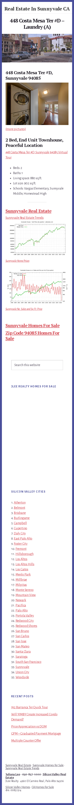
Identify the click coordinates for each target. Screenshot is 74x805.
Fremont (21, 549)
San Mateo (22, 646)
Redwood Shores (26, 626)
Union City (22, 672)
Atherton (19, 502)
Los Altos (21, 559)
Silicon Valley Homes (18, 787)
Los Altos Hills (25, 564)
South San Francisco (28, 662)
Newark (21, 600)
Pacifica (21, 605)
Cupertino (20, 528)
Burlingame (22, 518)
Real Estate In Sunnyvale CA (37, 8)
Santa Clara (23, 651)
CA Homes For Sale (43, 787)
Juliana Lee (13, 774)
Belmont (19, 508)
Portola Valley (25, 615)
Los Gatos (22, 569)
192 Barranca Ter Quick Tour (29, 707)
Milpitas (21, 585)
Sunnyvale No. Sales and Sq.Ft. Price (24, 309)
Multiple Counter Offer (26, 740)
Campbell (20, 523)
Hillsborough (25, 554)
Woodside (22, 677)
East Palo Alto (23, 538)
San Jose (21, 641)
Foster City (21, 543)
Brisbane (20, 513)
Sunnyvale (22, 667)
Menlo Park (23, 574)
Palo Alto (22, 610)
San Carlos (22, 636)
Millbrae (21, 579)
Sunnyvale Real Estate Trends (25, 218)
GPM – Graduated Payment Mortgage (36, 733)
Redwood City (25, 621)
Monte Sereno (25, 590)
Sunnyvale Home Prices (17, 260)
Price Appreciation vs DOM (29, 726)
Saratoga (22, 656)
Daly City (20, 533)
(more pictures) (16, 129)
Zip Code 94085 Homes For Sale (32, 335)
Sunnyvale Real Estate (28, 211)
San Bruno (22, 631)
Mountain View (26, 595)
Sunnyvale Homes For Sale (33, 325)
